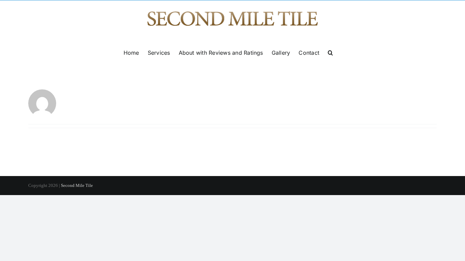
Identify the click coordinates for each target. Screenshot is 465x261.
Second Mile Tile (77, 185)
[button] (330, 53)
